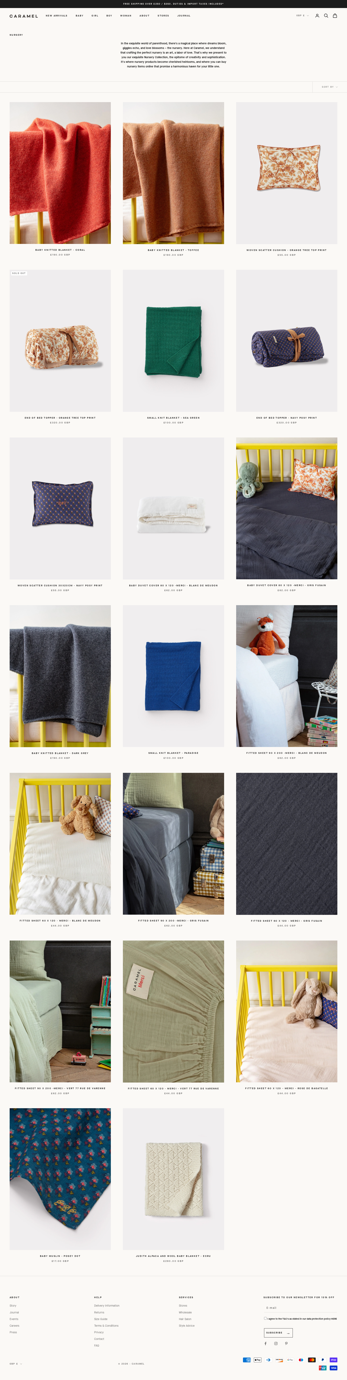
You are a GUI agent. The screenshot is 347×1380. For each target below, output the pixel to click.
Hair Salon (185, 1319)
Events (14, 1319)
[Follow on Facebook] (265, 1343)
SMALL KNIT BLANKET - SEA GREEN (173, 417)
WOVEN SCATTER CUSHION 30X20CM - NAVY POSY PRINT (60, 585)
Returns (99, 1312)
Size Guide (100, 1319)
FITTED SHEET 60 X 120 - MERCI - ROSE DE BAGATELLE (286, 1088)
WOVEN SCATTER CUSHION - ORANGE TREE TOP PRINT (287, 250)
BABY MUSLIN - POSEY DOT (60, 1256)
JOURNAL (184, 15)
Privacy (99, 1332)
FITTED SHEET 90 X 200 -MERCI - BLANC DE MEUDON (286, 753)
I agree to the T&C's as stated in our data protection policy (302, 1318)
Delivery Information (106, 1306)
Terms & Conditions (106, 1326)
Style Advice (187, 1326)
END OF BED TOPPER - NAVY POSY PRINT (286, 417)
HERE (334, 1318)
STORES (163, 15)
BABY (80, 15)
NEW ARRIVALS (57, 15)
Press (13, 1332)
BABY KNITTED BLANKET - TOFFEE (173, 250)
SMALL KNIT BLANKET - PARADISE (173, 753)
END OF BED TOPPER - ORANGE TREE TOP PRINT (60, 417)
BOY (109, 15)
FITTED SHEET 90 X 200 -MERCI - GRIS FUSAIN (173, 920)
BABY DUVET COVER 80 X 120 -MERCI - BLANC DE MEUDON (173, 585)
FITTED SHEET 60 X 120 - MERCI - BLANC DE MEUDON (60, 920)
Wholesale (185, 1312)
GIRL (95, 15)
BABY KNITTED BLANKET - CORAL (60, 250)
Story (13, 1306)
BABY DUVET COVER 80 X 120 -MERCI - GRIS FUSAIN (286, 585)
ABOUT (145, 15)
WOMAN (126, 15)
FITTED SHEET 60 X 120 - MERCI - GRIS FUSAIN (286, 920)
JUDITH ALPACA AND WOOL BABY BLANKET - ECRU (173, 1256)
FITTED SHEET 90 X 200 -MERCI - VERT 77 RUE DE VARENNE (60, 1088)
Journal (14, 1312)
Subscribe (274, 1332)
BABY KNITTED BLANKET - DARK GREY (60, 753)
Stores (183, 1306)
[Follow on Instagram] (276, 1343)
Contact (99, 1339)
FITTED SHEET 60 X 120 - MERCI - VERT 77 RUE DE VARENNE (173, 1088)
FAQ (96, 1346)
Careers (14, 1326)
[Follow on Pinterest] (286, 1343)
